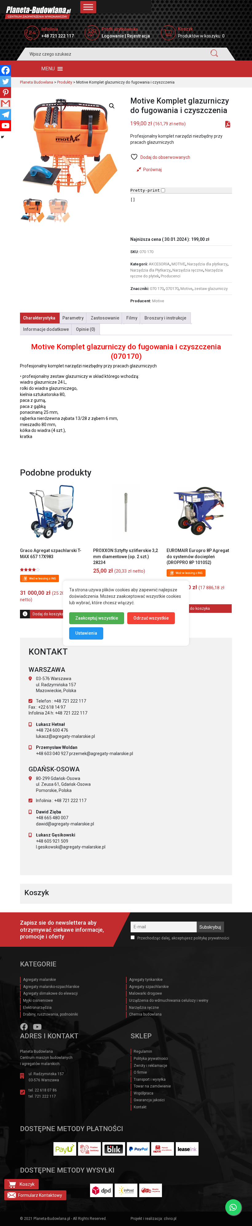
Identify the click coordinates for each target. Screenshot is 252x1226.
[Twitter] (5, 81)
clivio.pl (170, 1218)
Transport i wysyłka (150, 1079)
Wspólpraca (143, 1093)
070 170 (157, 288)
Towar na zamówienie (152, 1086)
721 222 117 (45, 1096)
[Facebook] (5, 70)
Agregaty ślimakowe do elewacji (50, 993)
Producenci (170, 276)
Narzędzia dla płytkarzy (207, 264)
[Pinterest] (5, 92)
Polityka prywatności (151, 1058)
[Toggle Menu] (88, 7)
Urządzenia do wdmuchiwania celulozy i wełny (168, 1000)
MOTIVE (178, 264)
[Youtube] (5, 125)
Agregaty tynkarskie (146, 979)
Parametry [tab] (73, 317)
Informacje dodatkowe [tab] (46, 329)
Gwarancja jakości (149, 1100)
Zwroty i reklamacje (150, 1065)
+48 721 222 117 (57, 35)
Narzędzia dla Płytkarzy (150, 270)
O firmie (140, 1072)
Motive (186, 288)
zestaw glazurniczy (211, 288)
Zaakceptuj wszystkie (96, 617)
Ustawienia (86, 633)
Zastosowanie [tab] (105, 317)
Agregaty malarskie (39, 979)
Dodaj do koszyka (48, 614)
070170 (172, 288)
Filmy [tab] (131, 317)
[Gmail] (5, 103)
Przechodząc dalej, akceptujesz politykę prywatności (182, 938)
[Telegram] (5, 114)
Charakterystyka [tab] (39, 317)
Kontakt (140, 1107)
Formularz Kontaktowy (40, 1195)
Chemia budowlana (145, 1014)
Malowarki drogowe (145, 993)
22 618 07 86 (46, 1090)
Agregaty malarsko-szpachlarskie (51, 987)
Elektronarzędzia (37, 1007)
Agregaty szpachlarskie (149, 987)
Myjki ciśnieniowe (38, 1000)
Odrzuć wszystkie (151, 617)
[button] (48, 69)
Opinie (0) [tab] (85, 329)
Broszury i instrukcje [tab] (165, 317)
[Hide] (2, 137)
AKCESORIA (159, 264)
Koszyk (26, 1184)
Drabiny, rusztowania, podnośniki (50, 1014)
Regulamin (143, 1051)
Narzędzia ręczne (187, 270)
